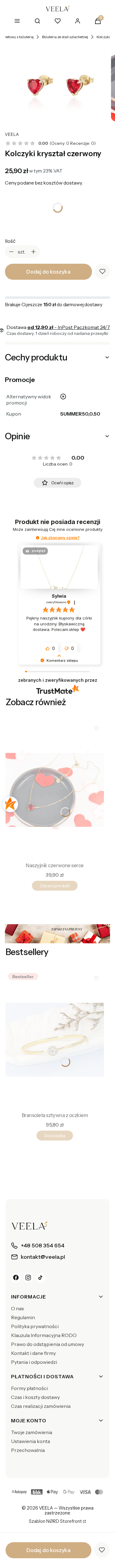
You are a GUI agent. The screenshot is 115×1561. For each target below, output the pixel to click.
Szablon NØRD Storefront (55, 1521)
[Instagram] (28, 1278)
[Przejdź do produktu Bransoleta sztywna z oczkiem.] (55, 1039)
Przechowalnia (28, 1450)
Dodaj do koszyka (48, 271)
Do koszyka (54, 1135)
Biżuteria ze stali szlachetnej (65, 37)
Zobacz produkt (54, 885)
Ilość (10, 241)
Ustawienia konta (30, 1441)
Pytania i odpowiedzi (34, 1362)
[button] (38, 538)
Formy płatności (29, 1388)
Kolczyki (103, 37)
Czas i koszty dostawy (35, 1397)
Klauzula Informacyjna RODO (44, 1335)
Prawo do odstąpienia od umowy (47, 1344)
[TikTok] (40, 1278)
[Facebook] (16, 1278)
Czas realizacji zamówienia (41, 1406)
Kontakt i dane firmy (33, 1353)
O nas (17, 1308)
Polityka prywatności (35, 1326)
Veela (12, 134)
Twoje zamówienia (31, 1432)
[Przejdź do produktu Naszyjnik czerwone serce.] (55, 790)
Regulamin (23, 1317)
